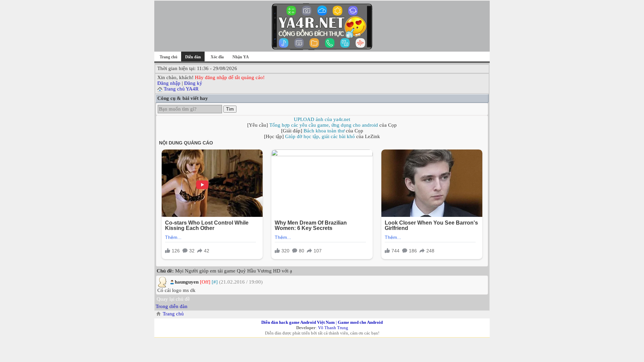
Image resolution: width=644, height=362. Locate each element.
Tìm (230, 109)
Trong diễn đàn (171, 306)
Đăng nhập (168, 83)
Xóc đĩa (217, 57)
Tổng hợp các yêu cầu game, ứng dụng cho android (323, 125)
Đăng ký (193, 83)
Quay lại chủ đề (173, 299)
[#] (215, 282)
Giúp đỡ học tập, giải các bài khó (320, 136)
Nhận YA (240, 57)
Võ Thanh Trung (333, 327)
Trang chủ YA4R (181, 89)
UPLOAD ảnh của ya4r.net (322, 119)
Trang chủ (168, 57)
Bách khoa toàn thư (324, 130)
